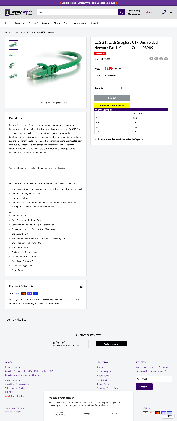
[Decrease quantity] (108, 88)
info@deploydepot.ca (14, 395)
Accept (87, 413)
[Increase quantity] (121, 88)
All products (17, 32)
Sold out (112, 97)
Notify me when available (112, 105)
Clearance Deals (61, 23)
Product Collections (38, 23)
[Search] (121, 12)
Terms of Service (104, 379)
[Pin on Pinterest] (156, 58)
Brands (18, 23)
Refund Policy (103, 384)
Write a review (111, 343)
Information (78, 23)
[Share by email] (166, 58)
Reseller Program (104, 371)
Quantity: (98, 87)
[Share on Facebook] (151, 58)
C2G (96, 58)
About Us (95, 23)
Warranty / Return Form (107, 388)
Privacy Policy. (101, 405)
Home (8, 23)
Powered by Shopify (13, 411)
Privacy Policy (103, 375)
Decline (114, 413)
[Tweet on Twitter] (161, 58)
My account (134, 13)
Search (100, 367)
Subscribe (144, 386)
